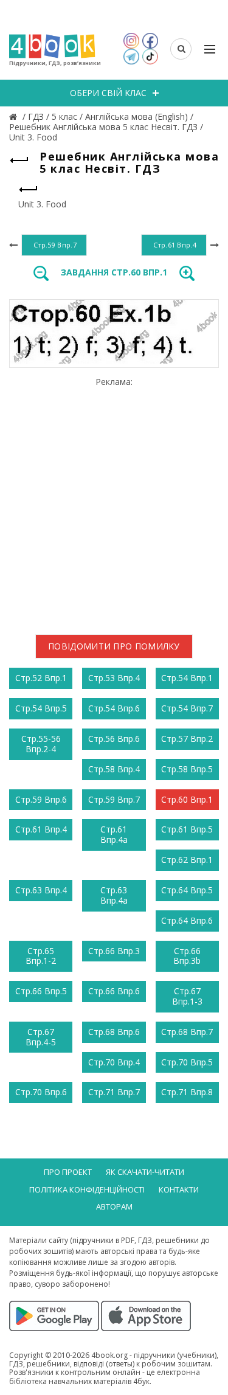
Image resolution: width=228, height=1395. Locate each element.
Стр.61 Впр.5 (187, 829)
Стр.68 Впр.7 (187, 1031)
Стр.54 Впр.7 (187, 708)
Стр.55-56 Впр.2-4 (41, 744)
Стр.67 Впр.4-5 (41, 1037)
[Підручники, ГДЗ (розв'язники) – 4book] (14, 116)
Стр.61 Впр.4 (41, 829)
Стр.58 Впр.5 (187, 769)
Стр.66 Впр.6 (114, 991)
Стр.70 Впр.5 (187, 1062)
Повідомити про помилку (114, 646)
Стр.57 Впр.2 (187, 738)
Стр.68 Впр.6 (114, 1031)
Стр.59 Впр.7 (114, 799)
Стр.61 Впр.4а (114, 834)
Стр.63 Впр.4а (114, 895)
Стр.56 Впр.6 (114, 738)
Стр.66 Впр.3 (114, 951)
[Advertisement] (114, 501)
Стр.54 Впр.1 (187, 678)
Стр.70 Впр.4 (114, 1062)
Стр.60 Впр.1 (187, 799)
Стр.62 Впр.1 (187, 859)
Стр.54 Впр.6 (114, 708)
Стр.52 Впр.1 (41, 678)
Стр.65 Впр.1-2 (41, 956)
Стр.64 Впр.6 (187, 920)
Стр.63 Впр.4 (41, 890)
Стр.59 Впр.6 (41, 799)
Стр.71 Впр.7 (114, 1092)
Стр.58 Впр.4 (114, 769)
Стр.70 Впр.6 (41, 1092)
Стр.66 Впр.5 (41, 991)
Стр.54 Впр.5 (41, 708)
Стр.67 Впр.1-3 (187, 996)
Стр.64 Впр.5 (187, 890)
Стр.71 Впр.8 (187, 1092)
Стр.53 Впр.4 (114, 678)
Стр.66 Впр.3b (187, 956)
